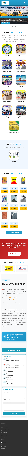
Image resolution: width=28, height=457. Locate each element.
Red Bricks (3, 219)
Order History (4, 446)
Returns (2, 439)
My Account (3, 444)
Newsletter (3, 450)
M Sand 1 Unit (14, 203)
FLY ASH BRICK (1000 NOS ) (14, 220)
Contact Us (3, 437)
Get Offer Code (14, 253)
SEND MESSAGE (14, 413)
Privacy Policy (4, 432)
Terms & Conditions (5, 427)
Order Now (4, 191)
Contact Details (4, 425)
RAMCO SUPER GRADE (4, 185)
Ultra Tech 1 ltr (23, 185)
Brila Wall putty (4, 203)
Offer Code (4, 188)
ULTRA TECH (13, 185)
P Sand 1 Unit (23, 203)
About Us (3, 430)
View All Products (15, 232)
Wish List (3, 448)
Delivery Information (5, 429)
